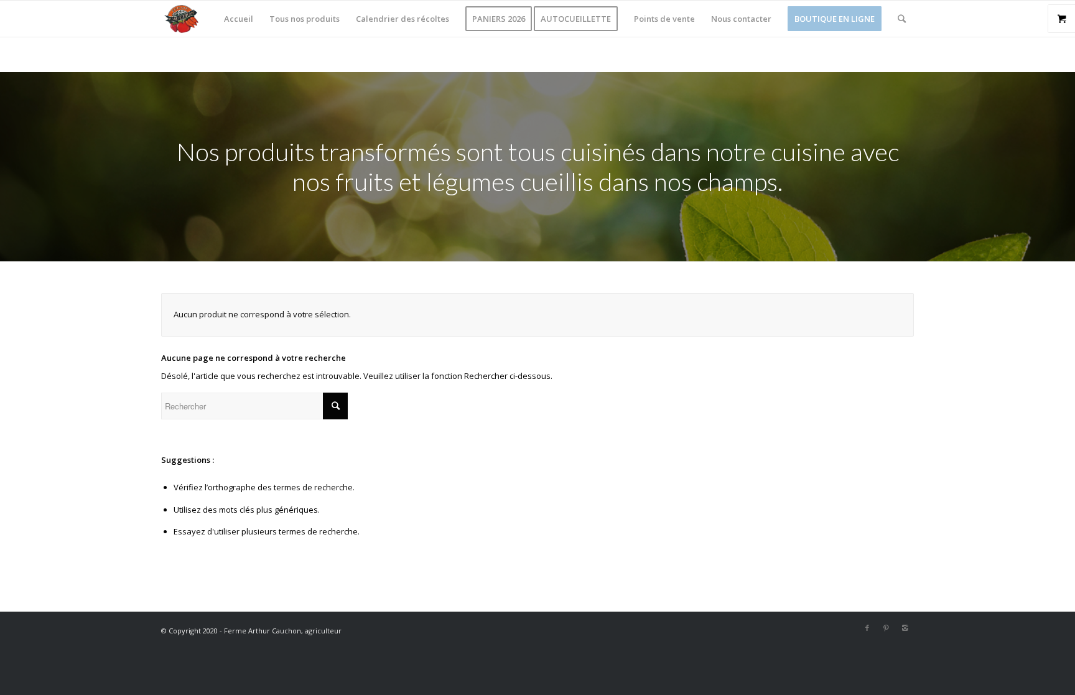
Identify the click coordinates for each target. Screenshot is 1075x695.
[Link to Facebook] (867, 627)
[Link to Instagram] (904, 627)
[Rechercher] (902, 19)
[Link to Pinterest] (886, 627)
